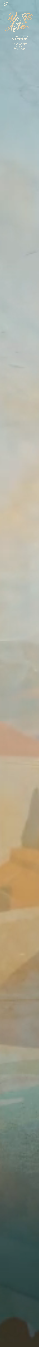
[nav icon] (33, 4)
